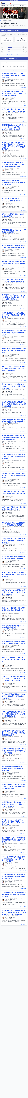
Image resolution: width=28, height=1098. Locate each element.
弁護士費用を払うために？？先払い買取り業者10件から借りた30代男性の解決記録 (14, 76)
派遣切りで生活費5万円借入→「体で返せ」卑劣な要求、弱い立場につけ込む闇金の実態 (14, 751)
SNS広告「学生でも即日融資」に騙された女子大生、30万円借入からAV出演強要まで (13, 859)
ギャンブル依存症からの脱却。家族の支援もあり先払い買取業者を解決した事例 (13, 456)
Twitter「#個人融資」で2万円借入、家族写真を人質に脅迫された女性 (13, 659)
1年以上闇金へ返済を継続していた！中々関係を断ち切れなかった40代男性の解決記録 (14, 182)
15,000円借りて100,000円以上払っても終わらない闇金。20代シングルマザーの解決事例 (14, 368)
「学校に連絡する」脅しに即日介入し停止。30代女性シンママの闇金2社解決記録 (13, 541)
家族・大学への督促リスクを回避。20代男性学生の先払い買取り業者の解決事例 (14, 574)
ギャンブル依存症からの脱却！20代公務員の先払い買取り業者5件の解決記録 (14, 333)
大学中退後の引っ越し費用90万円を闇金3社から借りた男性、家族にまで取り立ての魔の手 (14, 804)
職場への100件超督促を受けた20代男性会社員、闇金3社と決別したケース (13, 610)
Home (1, 20)
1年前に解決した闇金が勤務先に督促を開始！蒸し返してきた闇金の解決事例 (14, 350)
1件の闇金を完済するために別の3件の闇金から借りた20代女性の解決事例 (14, 263)
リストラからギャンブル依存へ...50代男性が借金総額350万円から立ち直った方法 (13, 822)
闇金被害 (5, 5)
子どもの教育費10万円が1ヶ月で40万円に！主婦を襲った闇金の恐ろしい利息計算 (13, 696)
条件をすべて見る (14, 70)
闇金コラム (21, 5)
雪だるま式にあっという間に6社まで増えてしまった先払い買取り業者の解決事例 (13, 386)
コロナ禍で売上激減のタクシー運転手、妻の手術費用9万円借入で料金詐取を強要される (13, 877)
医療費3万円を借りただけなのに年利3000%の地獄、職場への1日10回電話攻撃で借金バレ (13, 733)
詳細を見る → (23, 87)
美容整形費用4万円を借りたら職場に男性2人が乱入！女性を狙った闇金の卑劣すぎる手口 (13, 786)
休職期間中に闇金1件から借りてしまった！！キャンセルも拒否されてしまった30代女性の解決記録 (14, 127)
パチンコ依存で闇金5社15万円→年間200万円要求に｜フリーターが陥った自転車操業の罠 (13, 714)
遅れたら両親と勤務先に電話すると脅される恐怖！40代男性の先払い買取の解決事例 (14, 404)
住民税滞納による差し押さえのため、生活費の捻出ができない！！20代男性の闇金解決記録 (14, 93)
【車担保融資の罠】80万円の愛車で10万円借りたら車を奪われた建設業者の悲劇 (14, 894)
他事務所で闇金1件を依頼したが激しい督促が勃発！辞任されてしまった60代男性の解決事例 (14, 438)
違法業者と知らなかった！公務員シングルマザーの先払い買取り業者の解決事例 (13, 315)
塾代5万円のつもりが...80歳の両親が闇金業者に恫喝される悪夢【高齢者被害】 (13, 840)
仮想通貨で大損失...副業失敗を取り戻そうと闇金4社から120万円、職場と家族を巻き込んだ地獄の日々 (14, 912)
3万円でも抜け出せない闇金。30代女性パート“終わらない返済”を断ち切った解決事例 (13, 592)
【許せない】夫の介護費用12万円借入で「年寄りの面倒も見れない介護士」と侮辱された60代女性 (13, 678)
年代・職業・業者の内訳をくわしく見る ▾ (14, 54)
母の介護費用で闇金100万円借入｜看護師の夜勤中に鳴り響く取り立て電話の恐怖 (13, 768)
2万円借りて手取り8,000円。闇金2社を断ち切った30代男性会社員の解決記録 (14, 475)
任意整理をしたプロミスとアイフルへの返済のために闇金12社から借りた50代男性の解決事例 (13, 297)
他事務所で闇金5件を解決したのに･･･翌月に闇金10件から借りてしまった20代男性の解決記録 (13, 165)
